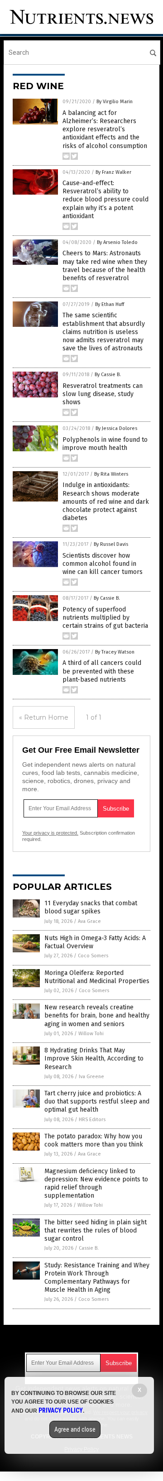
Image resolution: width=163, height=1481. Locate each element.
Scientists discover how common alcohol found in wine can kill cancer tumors (102, 564)
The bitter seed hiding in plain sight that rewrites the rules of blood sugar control (95, 1230)
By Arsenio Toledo (117, 242)
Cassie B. (89, 1248)
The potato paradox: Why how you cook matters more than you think (93, 1140)
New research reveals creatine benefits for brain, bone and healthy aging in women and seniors (96, 1015)
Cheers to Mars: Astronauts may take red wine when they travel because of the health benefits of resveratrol (104, 265)
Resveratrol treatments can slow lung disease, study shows (102, 394)
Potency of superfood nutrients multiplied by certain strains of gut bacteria (105, 618)
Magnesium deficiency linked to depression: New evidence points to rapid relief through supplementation (96, 1183)
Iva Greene (91, 1077)
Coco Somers (93, 956)
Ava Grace (89, 921)
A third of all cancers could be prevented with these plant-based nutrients (101, 671)
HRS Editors (92, 1120)
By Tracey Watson (114, 652)
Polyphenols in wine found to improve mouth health (105, 444)
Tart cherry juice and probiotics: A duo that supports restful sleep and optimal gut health (96, 1101)
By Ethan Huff (109, 304)
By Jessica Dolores (116, 428)
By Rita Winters (111, 474)
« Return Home (43, 717)
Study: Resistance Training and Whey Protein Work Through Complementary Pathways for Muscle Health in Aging (96, 1277)
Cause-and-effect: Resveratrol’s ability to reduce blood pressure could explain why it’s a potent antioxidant (105, 199)
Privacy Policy (60, 1410)
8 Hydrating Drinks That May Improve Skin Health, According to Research (94, 1058)
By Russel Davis (111, 544)
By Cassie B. (108, 374)
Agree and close (75, 1429)
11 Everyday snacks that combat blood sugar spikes (90, 907)
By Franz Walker (113, 172)
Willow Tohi (91, 1034)
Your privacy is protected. (50, 833)
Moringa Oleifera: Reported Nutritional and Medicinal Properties (96, 977)
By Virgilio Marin (114, 102)
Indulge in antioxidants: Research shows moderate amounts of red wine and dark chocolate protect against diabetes (105, 501)
